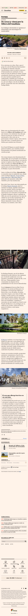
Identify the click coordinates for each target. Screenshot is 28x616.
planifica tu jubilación (6, 568)
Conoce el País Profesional (14, 578)
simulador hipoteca (14, 563)
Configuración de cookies (20, 602)
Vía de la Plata (20, 175)
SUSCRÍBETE (22, 10)
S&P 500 (11, 7)
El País (25, 13)
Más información (4, 468)
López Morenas (5, 177)
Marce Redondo (12, 456)
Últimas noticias (5, 516)
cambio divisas (14, 568)
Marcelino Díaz (16, 177)
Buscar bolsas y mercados (7, 537)
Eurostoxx (7, 544)
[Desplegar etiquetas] (26, 462)
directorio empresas (22, 568)
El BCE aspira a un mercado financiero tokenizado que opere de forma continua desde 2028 (14, 527)
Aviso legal (8, 602)
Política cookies (13, 602)
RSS (19, 604)
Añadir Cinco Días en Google (8, 61)
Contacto (4, 602)
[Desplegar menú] (2, 10)
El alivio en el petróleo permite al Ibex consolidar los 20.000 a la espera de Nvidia (14, 531)
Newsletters (22, 604)
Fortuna (4, 17)
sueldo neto (22, 563)
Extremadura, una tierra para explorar (17, 454)
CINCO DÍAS (11, 448)
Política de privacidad (7, 604)
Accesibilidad (13, 604)
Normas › (25, 438)
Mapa (17, 604)
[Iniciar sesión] (26, 10)
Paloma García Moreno (14, 52)
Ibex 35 (3, 7)
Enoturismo (3, 462)
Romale (13, 175)
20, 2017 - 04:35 (16, 54)
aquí (20, 471)
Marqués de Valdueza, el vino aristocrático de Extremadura (17, 446)
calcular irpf (5, 563)
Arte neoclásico (16, 462)
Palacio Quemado (12, 186)
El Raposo (4, 339)
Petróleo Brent (21, 7)
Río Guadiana (9, 462)
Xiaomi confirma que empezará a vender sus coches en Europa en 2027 (12, 523)
